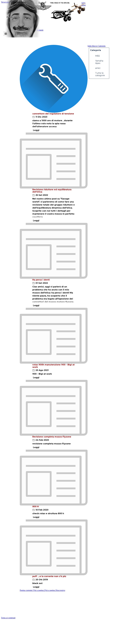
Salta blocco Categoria (96, 46)
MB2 (97, 56)
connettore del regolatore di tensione (53, 114)
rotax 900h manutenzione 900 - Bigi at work (53, 365)
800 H (35, 506)
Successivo (60, 590)
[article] (54, 89)
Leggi (36, 130)
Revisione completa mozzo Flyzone (51, 437)
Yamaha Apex (99, 62)
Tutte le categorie (100, 74)
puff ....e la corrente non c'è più (49, 576)
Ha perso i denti (41, 280)
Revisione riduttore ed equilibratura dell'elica (51, 190)
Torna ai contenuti (8, 618)
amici (97, 68)
